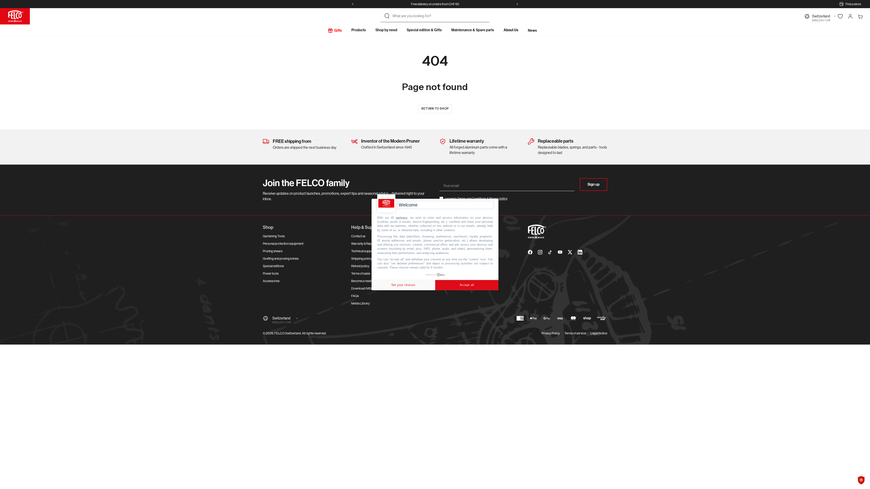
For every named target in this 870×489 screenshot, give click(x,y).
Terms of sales (360, 273)
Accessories (271, 281)
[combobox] (439, 16)
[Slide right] (517, 4)
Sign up (593, 184)
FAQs (355, 296)
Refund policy (360, 266)
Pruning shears (273, 251)
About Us (511, 30)
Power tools (271, 273)
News (532, 30)
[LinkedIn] (580, 252)
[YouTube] (560, 252)
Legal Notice (598, 333)
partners (401, 217)
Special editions (273, 266)
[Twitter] (570, 252)
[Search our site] (387, 16)
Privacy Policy (550, 333)
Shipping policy (361, 258)
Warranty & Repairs (364, 243)
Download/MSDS (363, 288)
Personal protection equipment (283, 243)
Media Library (360, 303)
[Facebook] (530, 252)
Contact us (358, 236)
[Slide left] (352, 4)
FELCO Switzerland (287, 333)
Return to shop (435, 108)
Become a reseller (363, 281)
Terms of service (575, 333)
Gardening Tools (274, 236)
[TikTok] (550, 252)
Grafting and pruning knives (281, 258)
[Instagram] (540, 252)
